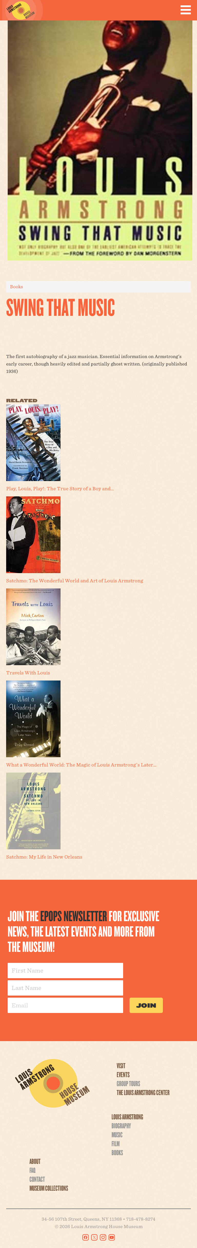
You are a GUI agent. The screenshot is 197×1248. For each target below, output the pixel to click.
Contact (37, 1179)
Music (117, 1134)
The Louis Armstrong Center (143, 1092)
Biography (121, 1125)
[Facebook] (85, 1237)
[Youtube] (112, 1237)
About (35, 1161)
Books (16, 286)
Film (116, 1143)
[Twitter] (94, 1237)
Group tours (128, 1083)
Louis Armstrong (127, 1116)
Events (123, 1074)
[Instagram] (103, 1237)
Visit (121, 1065)
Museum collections (48, 1188)
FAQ (32, 1170)
